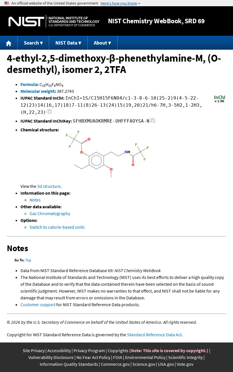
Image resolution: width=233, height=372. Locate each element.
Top (28, 260)
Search (31, 42)
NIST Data (66, 42)
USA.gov (166, 364)
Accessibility (59, 350)
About (100, 42)
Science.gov (143, 364)
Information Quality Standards (69, 364)
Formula (28, 84)
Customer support (37, 304)
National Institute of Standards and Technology (54, 21)
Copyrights (118, 350)
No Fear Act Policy (93, 357)
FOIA (117, 357)
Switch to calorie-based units (57, 227)
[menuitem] (9, 43)
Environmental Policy (145, 357)
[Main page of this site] (9, 43)
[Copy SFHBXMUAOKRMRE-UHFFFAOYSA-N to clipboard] (152, 121)
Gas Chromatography (50, 213)
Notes (35, 200)
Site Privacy (34, 350)
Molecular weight (37, 91)
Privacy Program (89, 350)
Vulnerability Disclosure (51, 357)
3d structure (49, 186)
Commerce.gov (115, 364)
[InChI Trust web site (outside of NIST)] (219, 102)
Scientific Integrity (185, 357)
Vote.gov (185, 364)
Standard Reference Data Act (154, 334)
